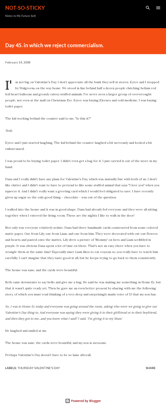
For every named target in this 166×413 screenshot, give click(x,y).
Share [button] (151, 368)
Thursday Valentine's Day (38, 368)
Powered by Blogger (85, 401)
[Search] (147, 7)
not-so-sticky (25, 8)
